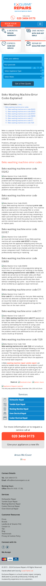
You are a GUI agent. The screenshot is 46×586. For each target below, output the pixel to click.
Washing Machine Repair (18, 409)
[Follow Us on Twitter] (7, 547)
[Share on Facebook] (24, 382)
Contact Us (6, 526)
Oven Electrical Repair (17, 413)
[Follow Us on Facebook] (3, 547)
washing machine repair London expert (22, 363)
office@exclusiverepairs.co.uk (17, 480)
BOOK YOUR (10, 24)
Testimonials (6, 533)
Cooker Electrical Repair (18, 418)
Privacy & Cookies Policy (11, 536)
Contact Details (8, 473)
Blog (3, 531)
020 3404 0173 (26, 18)
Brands (4, 521)
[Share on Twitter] (38, 382)
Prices (4, 519)
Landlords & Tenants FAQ (11, 524)
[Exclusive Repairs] (23, 6)
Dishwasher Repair (16, 399)
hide (20, 104)
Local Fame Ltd (27, 571)
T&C (3, 529)
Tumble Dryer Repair (17, 404)
